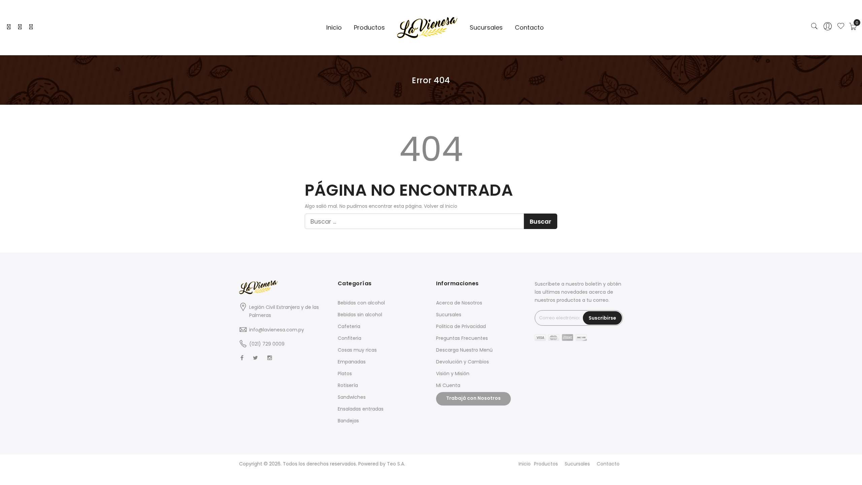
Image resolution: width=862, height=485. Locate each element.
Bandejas (348, 420)
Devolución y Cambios (462, 361)
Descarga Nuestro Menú (464, 350)
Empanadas (352, 361)
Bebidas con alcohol (361, 302)
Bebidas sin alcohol (360, 314)
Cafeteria (349, 326)
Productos (546, 463)
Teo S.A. (396, 463)
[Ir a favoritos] (841, 26)
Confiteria (349, 338)
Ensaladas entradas (361, 409)
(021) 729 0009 (267, 344)
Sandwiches (352, 397)
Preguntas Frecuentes (462, 338)
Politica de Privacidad (461, 326)
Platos (345, 373)
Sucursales (448, 314)
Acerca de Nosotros (459, 302)
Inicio (451, 206)
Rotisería (348, 385)
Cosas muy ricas (357, 350)
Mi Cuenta (448, 385)
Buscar (540, 221)
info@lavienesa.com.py (276, 329)
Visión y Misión (452, 373)
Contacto (608, 463)
